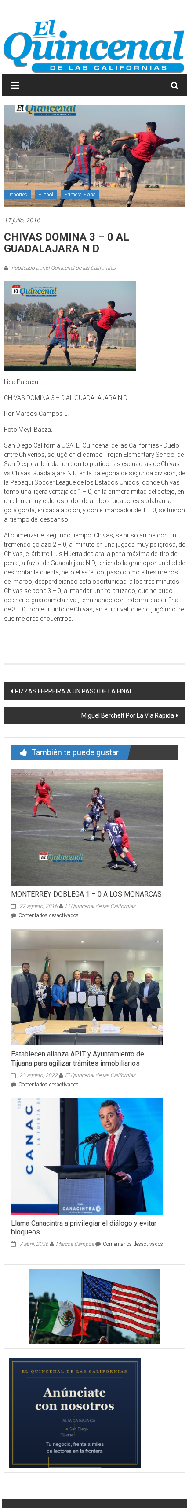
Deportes (17, 195)
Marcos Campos (75, 1244)
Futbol (45, 195)
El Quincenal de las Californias (100, 906)
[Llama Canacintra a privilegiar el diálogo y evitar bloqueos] (87, 1155)
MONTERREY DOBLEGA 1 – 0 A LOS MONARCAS (86, 894)
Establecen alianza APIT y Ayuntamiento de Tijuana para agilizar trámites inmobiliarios (77, 1058)
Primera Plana (80, 195)
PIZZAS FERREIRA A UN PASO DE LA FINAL (74, 691)
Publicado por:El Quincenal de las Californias (63, 268)
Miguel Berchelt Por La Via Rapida (127, 715)
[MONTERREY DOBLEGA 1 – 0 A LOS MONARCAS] (87, 826)
